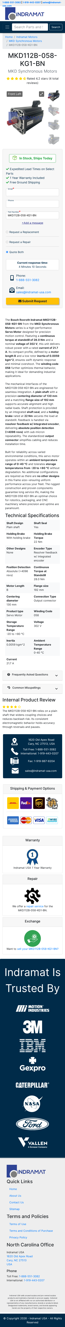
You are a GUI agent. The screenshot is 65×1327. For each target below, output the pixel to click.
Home (9, 37)
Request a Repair (20, 242)
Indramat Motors (26, 37)
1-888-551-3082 (11, 2)
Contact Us (16, 1202)
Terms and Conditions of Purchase (31, 1230)
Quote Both (16, 252)
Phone (11, 200)
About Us (15, 1195)
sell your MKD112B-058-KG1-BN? (37, 948)
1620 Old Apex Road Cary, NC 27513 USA (20, 1260)
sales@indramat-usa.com (33, 292)
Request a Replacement (24, 232)
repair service (35, 906)
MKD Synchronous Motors (25, 41)
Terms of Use (17, 1224)
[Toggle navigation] (7, 27)
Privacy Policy (18, 1237)
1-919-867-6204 (44, 761)
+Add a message (32, 222)
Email (10, 189)
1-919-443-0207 (32, 2)
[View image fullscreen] (41, 94)
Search (56, 27)
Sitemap (14, 1209)
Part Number (13, 212)
